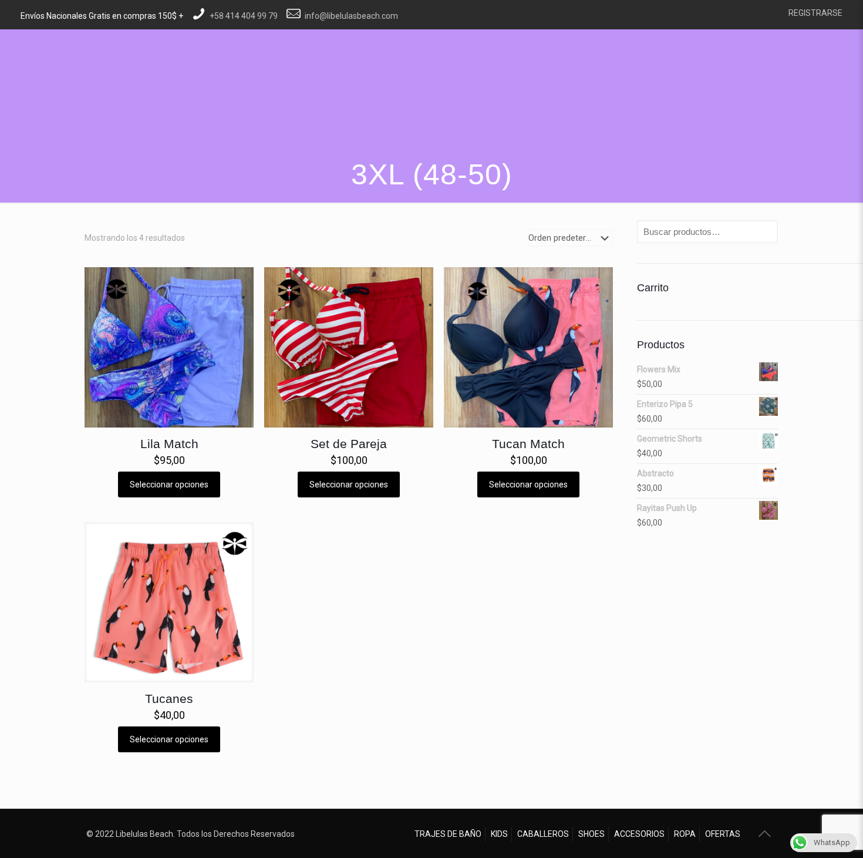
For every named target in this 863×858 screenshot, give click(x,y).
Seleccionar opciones (169, 484)
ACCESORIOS (639, 834)
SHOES (591, 834)
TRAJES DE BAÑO (447, 834)
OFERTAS (722, 834)
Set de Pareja (349, 443)
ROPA (685, 834)
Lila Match (169, 443)
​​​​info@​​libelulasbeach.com (351, 16)
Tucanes (169, 698)
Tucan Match (528, 443)
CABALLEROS (543, 834)
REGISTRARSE (815, 13)
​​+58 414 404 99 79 (244, 16)
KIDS (499, 834)
